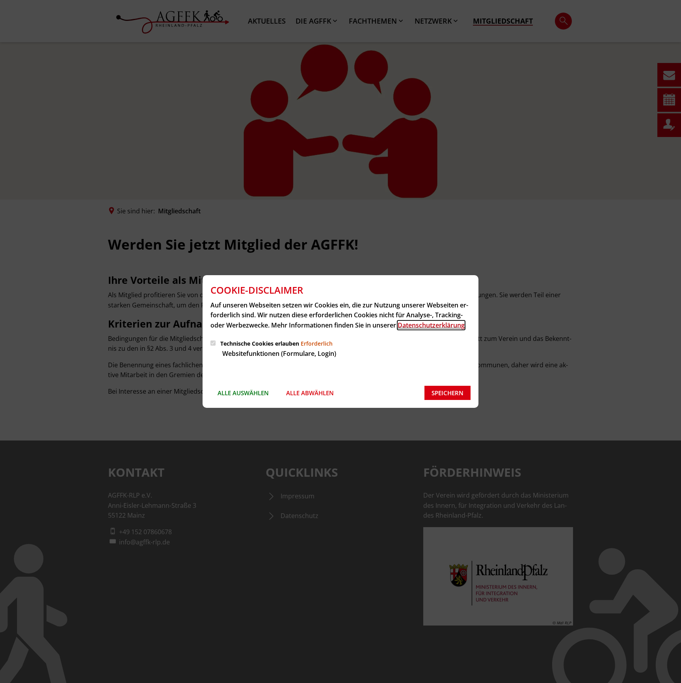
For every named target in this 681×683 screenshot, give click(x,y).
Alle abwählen (310, 393)
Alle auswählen (243, 393)
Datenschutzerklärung (431, 325)
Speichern (447, 393)
